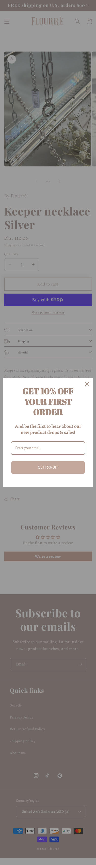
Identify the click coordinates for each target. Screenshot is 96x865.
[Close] (87, 384)
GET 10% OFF (48, 467)
